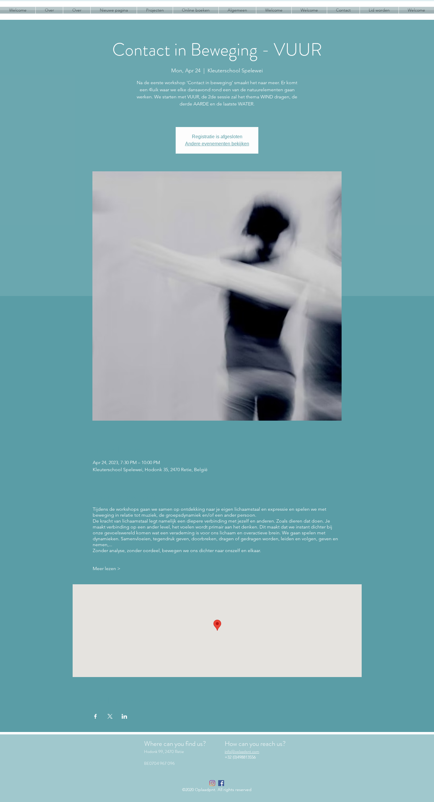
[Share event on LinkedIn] (124, 716)
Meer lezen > (106, 568)
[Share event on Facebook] (95, 716)
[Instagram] (212, 783)
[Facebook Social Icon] (221, 783)
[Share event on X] (110, 716)
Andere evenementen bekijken (217, 143)
